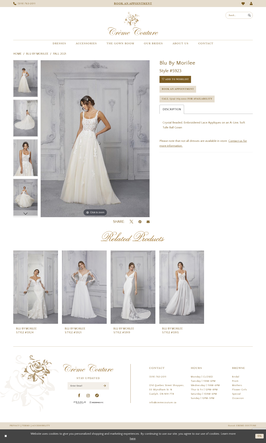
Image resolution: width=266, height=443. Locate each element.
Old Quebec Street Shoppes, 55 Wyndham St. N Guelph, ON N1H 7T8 (166, 389)
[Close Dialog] (5, 436)
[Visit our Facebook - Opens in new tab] (79, 395)
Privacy (15, 426)
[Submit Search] (249, 15)
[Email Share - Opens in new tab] (148, 222)
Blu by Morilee (37, 53)
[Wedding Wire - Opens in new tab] (96, 402)
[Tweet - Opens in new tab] (131, 222)
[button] (251, 3)
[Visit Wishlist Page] (243, 3)
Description (172, 109)
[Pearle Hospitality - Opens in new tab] (79, 402)
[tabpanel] (25, 80)
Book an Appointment (178, 89)
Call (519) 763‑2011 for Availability (187, 99)
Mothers (237, 385)
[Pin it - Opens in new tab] (140, 222)
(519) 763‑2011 (157, 377)
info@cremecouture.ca (162, 402)
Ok (260, 436)
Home (17, 53)
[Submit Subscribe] (104, 386)
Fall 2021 (59, 53)
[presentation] (35, 287)
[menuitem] (24, 3)
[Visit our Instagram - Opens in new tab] (88, 395)
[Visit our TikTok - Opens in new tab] (97, 395)
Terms (26, 426)
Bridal (235, 377)
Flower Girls (239, 389)
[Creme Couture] (133, 23)
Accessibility (41, 426)
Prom (235, 381)
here (133, 438)
